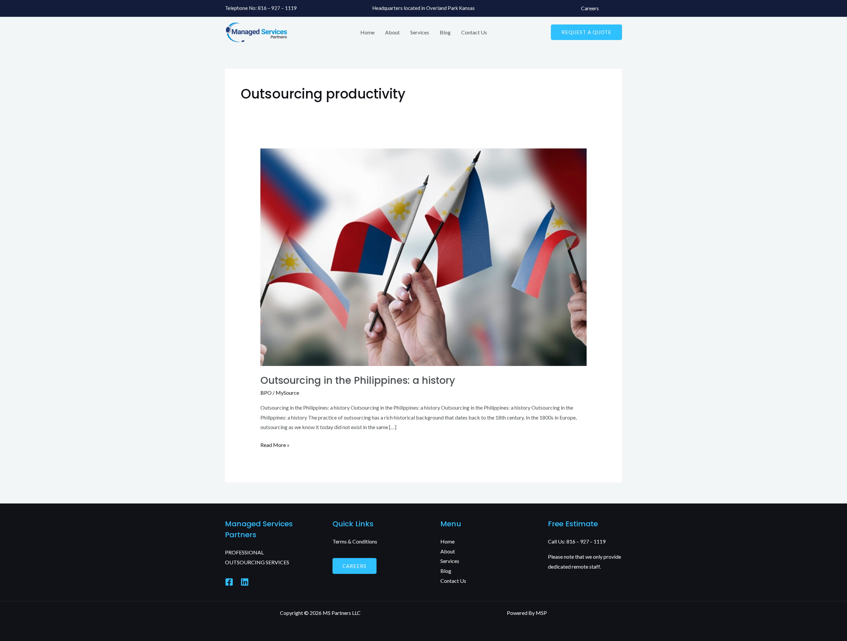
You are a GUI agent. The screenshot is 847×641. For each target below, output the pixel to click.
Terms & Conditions (355, 541)
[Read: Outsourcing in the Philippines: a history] (423, 256)
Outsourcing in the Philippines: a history (357, 380)
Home (367, 32)
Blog (445, 32)
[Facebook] (229, 582)
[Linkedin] (245, 582)
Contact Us (474, 32)
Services (419, 32)
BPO (266, 392)
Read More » (275, 444)
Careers (590, 8)
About (392, 32)
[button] (586, 32)
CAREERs (354, 566)
